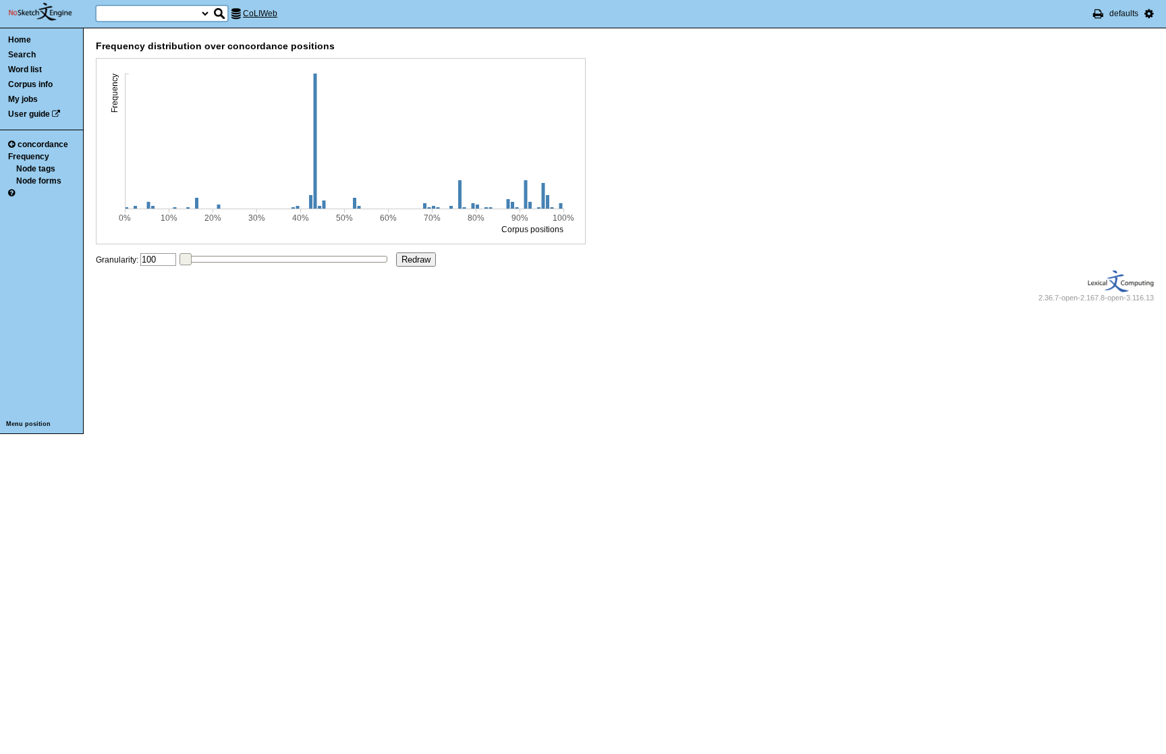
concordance (43, 144)
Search (22, 54)
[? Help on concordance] (11, 193)
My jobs (23, 99)
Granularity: (117, 260)
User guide (29, 114)
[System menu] (1149, 13)
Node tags (35, 168)
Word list (25, 69)
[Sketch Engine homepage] (50, 12)
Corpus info (30, 84)
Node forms (38, 181)
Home (19, 40)
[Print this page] (1098, 13)
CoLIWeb (260, 13)
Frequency (28, 156)
